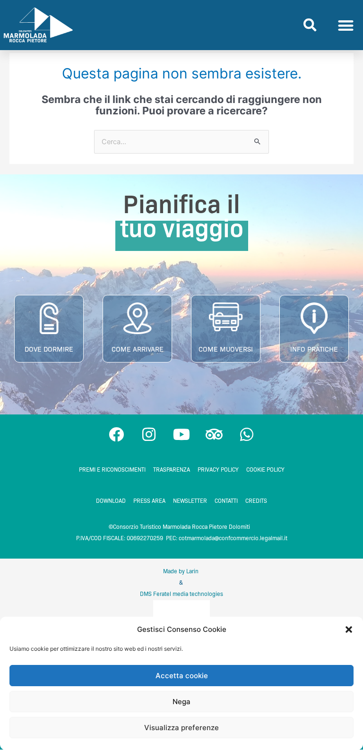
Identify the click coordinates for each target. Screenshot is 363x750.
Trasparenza (171, 469)
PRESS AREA (149, 500)
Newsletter (190, 500)
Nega (181, 701)
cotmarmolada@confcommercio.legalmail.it (233, 538)
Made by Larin (181, 571)
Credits (256, 500)
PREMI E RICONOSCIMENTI (112, 469)
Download (111, 500)
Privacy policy (218, 469)
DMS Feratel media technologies (181, 593)
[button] (349, 629)
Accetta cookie (182, 675)
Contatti (226, 500)
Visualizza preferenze (181, 727)
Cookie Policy (265, 469)
